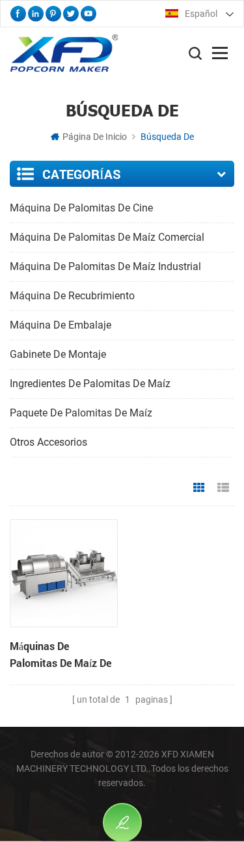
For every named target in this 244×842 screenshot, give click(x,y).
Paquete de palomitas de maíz (81, 413)
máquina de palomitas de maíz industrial (105, 266)
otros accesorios (48, 442)
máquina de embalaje (60, 325)
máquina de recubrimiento (72, 296)
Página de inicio (94, 136)
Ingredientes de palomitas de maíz (90, 383)
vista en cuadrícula (199, 488)
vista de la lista (223, 488)
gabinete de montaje (58, 354)
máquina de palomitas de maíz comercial (107, 237)
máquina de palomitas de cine (81, 208)
